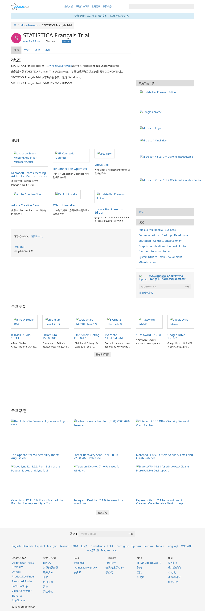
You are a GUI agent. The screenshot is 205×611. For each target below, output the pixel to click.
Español (40, 546)
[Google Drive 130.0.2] (180, 321)
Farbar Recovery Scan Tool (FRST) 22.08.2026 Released (96, 456)
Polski (110, 546)
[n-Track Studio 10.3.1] (24, 321)
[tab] (16, 50)
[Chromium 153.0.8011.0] (55, 321)
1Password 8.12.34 (148, 335)
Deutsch (28, 546)
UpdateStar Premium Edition (108, 210)
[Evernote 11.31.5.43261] (118, 321)
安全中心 (48, 591)
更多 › (142, 212)
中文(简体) (186, 546)
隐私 (45, 577)
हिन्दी (115, 550)
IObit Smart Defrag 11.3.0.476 (86, 336)
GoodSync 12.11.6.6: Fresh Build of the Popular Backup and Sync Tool (37, 501)
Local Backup (20, 586)
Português (122, 546)
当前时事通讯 (146, 292)
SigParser (18, 595)
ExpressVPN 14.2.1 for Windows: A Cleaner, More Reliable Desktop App (160, 501)
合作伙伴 (111, 562)
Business (170, 230)
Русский (136, 546)
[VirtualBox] (104, 153)
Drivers (16, 571)
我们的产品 (68, 6)
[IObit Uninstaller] (66, 194)
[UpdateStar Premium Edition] (113, 196)
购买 (37, 50)
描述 (16, 50)
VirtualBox (101, 165)
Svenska (149, 546)
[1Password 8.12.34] (149, 321)
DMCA (47, 562)
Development (182, 235)
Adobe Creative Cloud (26, 205)
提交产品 (173, 582)
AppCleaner (19, 600)
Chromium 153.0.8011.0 (50, 336)
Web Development (171, 257)
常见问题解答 (50, 567)
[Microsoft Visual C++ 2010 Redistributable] (167, 156)
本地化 (172, 572)
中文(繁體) (93, 550)
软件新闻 (79, 562)
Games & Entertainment (167, 240)
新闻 (139, 567)
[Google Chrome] (151, 112)
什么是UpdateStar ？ (149, 562)
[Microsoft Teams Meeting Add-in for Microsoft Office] (29, 157)
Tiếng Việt (172, 546)
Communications (149, 235)
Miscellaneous (147, 262)
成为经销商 (174, 567)
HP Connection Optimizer (70, 169)
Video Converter (22, 591)
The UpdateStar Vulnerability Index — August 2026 (36, 456)
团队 (139, 572)
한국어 (84, 546)
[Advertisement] (71, 109)
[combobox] (158, 6)
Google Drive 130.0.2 (176, 336)
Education (145, 240)
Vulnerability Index (85, 567)
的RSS (77, 572)
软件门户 (173, 562)
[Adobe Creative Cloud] (28, 194)
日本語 (74, 546)
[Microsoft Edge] (151, 128)
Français (52, 546)
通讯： (74, 533)
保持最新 (19, 247)
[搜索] (191, 6)
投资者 (140, 577)
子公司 (109, 572)
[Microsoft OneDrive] (154, 140)
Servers (167, 251)
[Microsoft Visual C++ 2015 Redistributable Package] (171, 180)
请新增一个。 (37, 236)
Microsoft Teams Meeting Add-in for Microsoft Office (29, 174)
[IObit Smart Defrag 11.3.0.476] (87, 321)
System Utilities (148, 257)
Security (156, 251)
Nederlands (98, 546)
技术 (26, 50)
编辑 (48, 50)
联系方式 (48, 572)
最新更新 (95, 6)
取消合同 (48, 582)
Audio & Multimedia (151, 230)
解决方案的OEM (115, 567)
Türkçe (160, 546)
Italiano (64, 546)
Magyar (105, 550)
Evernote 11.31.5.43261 (114, 336)
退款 (45, 586)
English (16, 546)
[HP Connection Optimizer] (71, 155)
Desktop (167, 235)
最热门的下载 (82, 6)
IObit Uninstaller (64, 205)
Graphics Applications (152, 246)
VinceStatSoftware (32, 41)
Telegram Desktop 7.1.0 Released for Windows (98, 501)
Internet (144, 251)
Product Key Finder (23, 576)
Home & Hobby (176, 246)
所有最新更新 (102, 354)
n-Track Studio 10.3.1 (21, 336)
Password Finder (22, 581)
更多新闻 (102, 512)
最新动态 (107, 6)
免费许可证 (174, 577)
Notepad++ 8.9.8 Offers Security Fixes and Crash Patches (164, 456)
